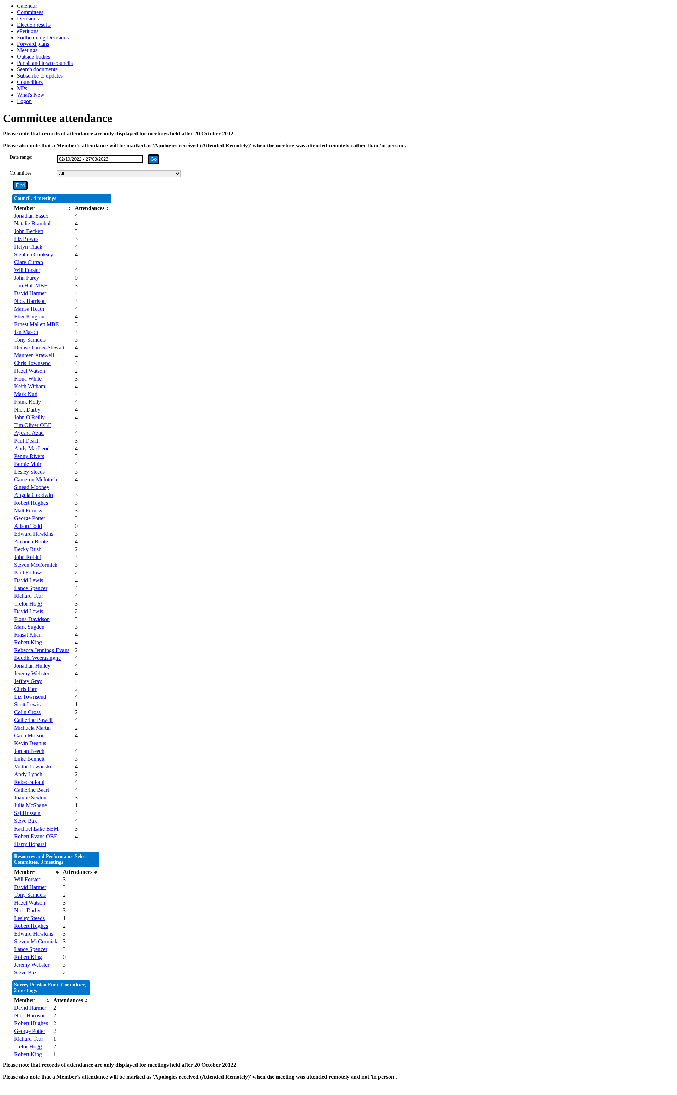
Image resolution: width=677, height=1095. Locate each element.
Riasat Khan (28, 635)
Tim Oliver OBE (32, 425)
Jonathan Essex (31, 216)
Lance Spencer (30, 588)
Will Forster (27, 270)
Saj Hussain (27, 813)
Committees (30, 12)
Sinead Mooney (31, 487)
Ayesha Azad (29, 433)
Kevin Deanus (30, 743)
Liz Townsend (30, 697)
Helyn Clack (28, 247)
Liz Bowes (26, 239)
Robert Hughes (31, 503)
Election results (34, 25)
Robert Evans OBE (35, 836)
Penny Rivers (29, 456)
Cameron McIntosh (35, 479)
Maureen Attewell (34, 355)
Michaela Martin (32, 728)
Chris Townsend (32, 363)
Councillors (30, 82)
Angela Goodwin (33, 495)
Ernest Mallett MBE (36, 324)
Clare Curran (28, 262)
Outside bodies (33, 57)
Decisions (28, 19)
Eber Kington (29, 317)
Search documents (37, 69)
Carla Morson (29, 735)
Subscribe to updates (40, 76)
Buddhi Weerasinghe (37, 658)
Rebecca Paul (29, 782)
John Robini (27, 557)
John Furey (26, 278)
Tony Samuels (30, 340)
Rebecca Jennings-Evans (41, 650)
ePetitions (27, 31)
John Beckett (28, 231)
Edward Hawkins (33, 534)
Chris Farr (25, 689)
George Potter (29, 518)
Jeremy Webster (31, 673)
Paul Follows (28, 573)
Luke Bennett (29, 759)
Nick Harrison (30, 301)
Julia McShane (30, 805)
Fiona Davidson (32, 619)
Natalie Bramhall (33, 223)
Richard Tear (28, 596)
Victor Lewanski (32, 766)
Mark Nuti (25, 394)
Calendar (27, 6)
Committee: (21, 173)
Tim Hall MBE (31, 285)
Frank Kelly (27, 402)
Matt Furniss (28, 510)
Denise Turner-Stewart (39, 348)
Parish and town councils (45, 63)
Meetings (27, 50)
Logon (24, 101)
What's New (30, 95)
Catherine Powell (33, 720)
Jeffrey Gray (28, 681)
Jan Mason (26, 332)
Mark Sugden (29, 627)
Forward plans (33, 44)
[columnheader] (42, 208)
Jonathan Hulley (32, 666)
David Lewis (28, 580)
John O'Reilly (29, 417)
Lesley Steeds (29, 472)
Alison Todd (28, 526)
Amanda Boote (31, 542)
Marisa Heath (29, 309)
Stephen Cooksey (33, 254)
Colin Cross (27, 712)
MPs (22, 88)
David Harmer (30, 293)
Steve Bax (25, 821)
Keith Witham (29, 386)
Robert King (28, 642)
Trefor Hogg (28, 604)
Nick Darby (27, 410)
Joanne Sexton (30, 798)
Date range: (21, 157)
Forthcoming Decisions (43, 38)
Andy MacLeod (32, 448)
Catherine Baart (31, 790)
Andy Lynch (28, 774)
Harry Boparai (30, 844)
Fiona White (28, 379)
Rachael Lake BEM (36, 829)
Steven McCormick (35, 565)
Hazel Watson (29, 371)
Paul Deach (27, 441)
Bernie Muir (27, 464)
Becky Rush (28, 549)
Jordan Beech (29, 751)
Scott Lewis (27, 704)
